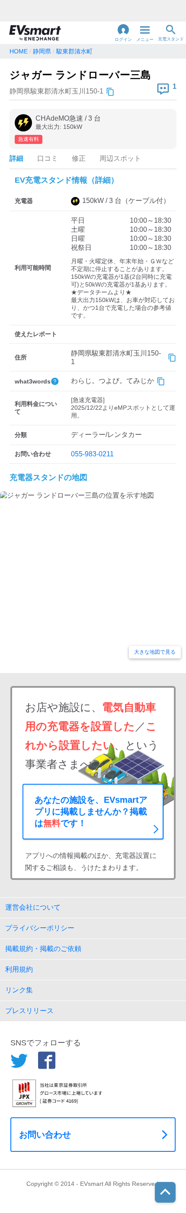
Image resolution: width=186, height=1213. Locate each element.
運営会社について (33, 907)
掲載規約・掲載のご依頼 (43, 948)
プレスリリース (29, 1010)
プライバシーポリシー (39, 928)
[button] (123, 33)
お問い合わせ (45, 1134)
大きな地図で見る (155, 652)
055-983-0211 (92, 454)
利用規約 (19, 969)
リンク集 (19, 990)
